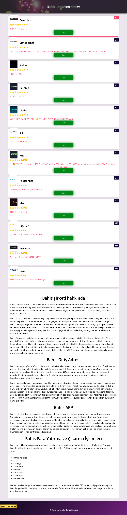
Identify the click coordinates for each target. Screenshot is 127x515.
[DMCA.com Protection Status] (8, 507)
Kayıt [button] (63, 32)
